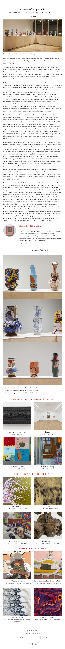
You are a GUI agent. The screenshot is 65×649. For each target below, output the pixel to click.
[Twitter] (32, 644)
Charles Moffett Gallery (30, 225)
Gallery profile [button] (23, 244)
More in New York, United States (32, 473)
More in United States (32, 548)
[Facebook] (29, 644)
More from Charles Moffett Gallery (32, 399)
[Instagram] (35, 644)
